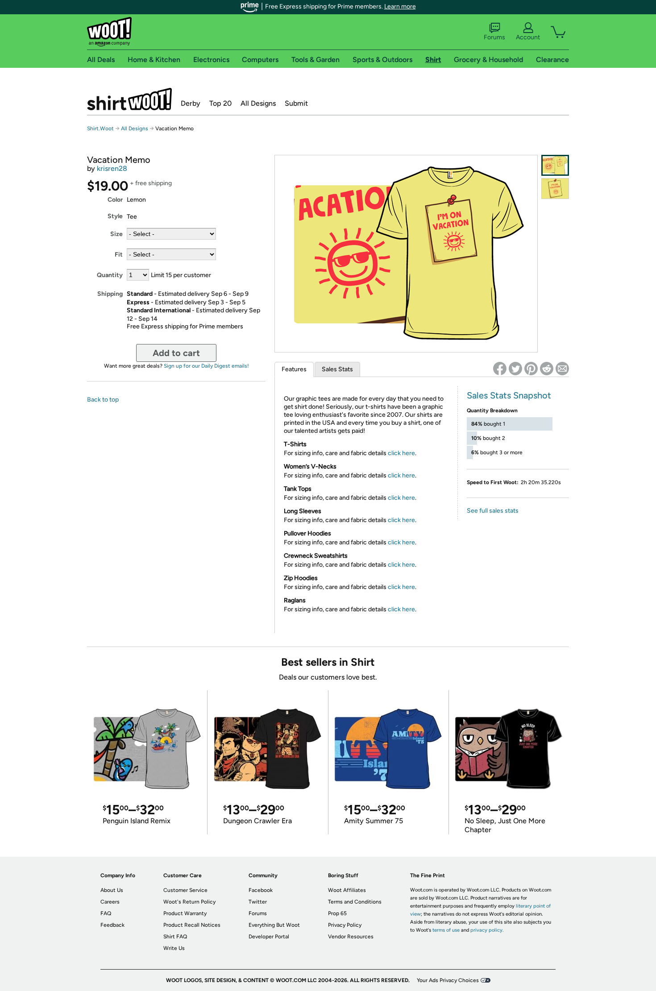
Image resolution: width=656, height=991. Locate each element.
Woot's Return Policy (189, 902)
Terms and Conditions (355, 902)
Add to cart (176, 353)
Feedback (112, 925)
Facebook (261, 890)
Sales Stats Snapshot (509, 395)
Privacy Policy (344, 925)
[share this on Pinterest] (531, 368)
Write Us (174, 948)
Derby (190, 103)
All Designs (258, 103)
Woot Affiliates (347, 890)
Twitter (258, 902)
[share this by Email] (562, 368)
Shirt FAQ (175, 936)
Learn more (400, 6)
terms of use (446, 930)
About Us (111, 890)
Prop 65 (337, 913)
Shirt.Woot (129, 99)
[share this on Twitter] (515, 368)
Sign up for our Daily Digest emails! (206, 366)
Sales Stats (337, 369)
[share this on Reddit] (546, 368)
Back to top (103, 399)
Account (528, 37)
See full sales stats (493, 510)
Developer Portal (269, 936)
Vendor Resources (351, 936)
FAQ (105, 913)
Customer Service (185, 890)
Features (294, 369)
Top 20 (220, 103)
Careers (110, 902)
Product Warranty (185, 913)
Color (115, 199)
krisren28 (112, 168)
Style (115, 216)
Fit (119, 254)
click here (401, 453)
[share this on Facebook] (500, 368)
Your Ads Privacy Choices (448, 980)
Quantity (110, 275)
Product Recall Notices (191, 925)
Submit (296, 103)
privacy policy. (486, 930)
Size (116, 234)
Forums (494, 37)
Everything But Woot (274, 925)
